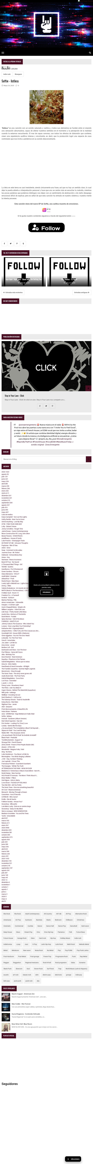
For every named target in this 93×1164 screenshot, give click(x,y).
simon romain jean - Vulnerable (12, 602)
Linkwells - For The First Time (12, 638)
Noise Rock (39, 950)
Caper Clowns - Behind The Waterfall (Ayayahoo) (19, 690)
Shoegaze (18, 74)
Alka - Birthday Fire (8, 654)
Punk (74, 956)
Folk (70, 932)
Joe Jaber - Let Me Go (9, 643)
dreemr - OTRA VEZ (8, 747)
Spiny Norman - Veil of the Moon (13, 619)
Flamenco (61, 932)
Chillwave (69, 920)
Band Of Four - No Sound (10, 562)
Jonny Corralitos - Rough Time (12, 529)
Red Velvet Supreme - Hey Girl (12, 721)
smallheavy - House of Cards (12, 538)
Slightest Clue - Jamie (9, 704)
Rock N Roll (47, 962)
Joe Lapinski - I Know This (11, 761)
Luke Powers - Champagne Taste (13, 541)
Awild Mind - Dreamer (9, 576)
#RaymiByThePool (24, 442)
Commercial (19, 926)
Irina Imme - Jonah (8, 645)
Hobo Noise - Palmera (9, 711)
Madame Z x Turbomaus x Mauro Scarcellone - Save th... (21, 771)
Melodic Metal (84, 944)
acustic (6, 975)
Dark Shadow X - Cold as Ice (11, 697)
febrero (6, 488)
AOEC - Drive (6, 548)
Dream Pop (28, 932)
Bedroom (58, 920)
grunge (68, 975)
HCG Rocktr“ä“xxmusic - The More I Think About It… (19, 775)
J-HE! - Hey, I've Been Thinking (12, 759)
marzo (5, 486)
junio (5, 479)
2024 (5, 828)
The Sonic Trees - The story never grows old (17, 673)
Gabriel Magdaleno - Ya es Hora (13, 678)
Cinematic (7, 926)
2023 (5, 858)
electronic (58, 975)
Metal (5, 950)
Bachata (39, 920)
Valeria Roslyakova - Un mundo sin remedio (17, 588)
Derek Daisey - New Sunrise (11, 773)
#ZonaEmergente (64, 439)
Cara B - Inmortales (8, 640)
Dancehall (73, 926)
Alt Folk (58, 914)
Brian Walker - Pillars (9, 778)
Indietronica (8, 944)
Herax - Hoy (6, 557)
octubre (6, 500)
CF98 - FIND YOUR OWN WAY (12, 524)
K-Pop (35, 944)
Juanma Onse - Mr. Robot (11, 552)
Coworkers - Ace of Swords (11, 794)
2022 (4, 880)
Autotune (28, 920)
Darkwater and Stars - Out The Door (14, 650)
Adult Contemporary (32, 914)
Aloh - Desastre (7, 707)
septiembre (7, 503)
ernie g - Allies (6, 586)
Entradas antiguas (81, 292)
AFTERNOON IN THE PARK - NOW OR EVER (17, 768)
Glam (33, 938)
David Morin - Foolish (9, 616)
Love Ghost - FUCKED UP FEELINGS (14, 783)
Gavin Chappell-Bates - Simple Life (13, 607)
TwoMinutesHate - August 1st (12, 740)
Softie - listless (7, 716)
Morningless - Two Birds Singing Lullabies (16, 756)
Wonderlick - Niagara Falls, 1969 (13, 749)
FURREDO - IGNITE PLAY (10, 621)
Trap (59, 969)
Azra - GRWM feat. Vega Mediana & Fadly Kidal (18, 714)
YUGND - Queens (7, 567)
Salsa (73, 962)
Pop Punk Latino (82, 950)
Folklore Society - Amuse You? (12, 802)
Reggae (6, 962)
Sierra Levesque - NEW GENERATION (14, 811)
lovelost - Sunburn (8, 597)
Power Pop (47, 956)
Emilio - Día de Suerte (9, 799)
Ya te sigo (87, 1159)
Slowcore (19, 969)
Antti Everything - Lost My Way (12, 522)
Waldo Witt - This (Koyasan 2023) (13, 733)
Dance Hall (50, 926)
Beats (48, 920)
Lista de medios (7, 514)
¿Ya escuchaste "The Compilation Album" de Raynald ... (21, 728)
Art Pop (18, 920)
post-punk (17, 981)
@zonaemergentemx (27, 425)
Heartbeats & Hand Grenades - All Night (15, 666)
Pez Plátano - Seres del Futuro (12, 652)
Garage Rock (21, 938)
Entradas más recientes (14, 292)
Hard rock (42, 938)
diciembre (6, 495)
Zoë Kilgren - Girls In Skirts (11, 780)
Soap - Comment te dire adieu (12, 550)
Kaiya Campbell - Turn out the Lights (14, 517)
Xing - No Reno (7, 752)
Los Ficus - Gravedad (9, 681)
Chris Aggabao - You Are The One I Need (15, 635)
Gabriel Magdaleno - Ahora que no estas (16, 662)
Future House (8, 938)
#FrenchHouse (39, 442)
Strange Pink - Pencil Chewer (12, 742)
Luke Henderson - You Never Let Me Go (15, 754)
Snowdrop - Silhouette (9, 804)
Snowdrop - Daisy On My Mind (12, 809)
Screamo (82, 962)
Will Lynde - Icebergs (9, 692)
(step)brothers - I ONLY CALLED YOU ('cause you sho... (21, 631)
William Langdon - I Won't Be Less (13, 609)
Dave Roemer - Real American (12, 657)
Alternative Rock (81, 914)
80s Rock (7, 914)
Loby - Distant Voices (9, 526)
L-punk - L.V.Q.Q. (7, 683)
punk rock (29, 981)
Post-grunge (34, 956)
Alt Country (48, 914)
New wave (27, 950)
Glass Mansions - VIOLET (10, 574)
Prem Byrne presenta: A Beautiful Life (15, 709)
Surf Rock (50, 969)
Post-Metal (22, 956)
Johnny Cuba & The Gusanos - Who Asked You (18, 624)
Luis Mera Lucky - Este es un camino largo (16, 806)
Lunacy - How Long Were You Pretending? (16, 626)
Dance (40, 926)
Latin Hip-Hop (46, 944)
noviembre (7, 498)
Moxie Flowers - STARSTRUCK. (12, 536)
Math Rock (71, 944)
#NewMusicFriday (64, 442)
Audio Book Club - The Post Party (13, 676)
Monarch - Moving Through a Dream (14, 792)
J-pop (18, 944)
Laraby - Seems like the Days (11, 726)
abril (5, 484)
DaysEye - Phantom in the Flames (13, 659)
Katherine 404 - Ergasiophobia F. (13, 628)
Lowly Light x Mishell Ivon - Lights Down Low (17, 583)
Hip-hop (53, 938)
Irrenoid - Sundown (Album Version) (14, 718)
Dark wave (85, 926)
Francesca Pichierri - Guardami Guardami (16, 764)
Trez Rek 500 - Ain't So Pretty (11, 785)
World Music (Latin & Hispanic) (76, 969)
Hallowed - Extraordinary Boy (12, 555)
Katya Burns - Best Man (10, 702)
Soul (28, 969)
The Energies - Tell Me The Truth (12, 766)
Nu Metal (50, 950)
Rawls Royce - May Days (10, 581)
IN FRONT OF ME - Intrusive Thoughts (15, 543)
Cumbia (30, 926)
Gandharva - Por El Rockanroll (12, 569)
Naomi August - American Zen (23, 994)
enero (5, 491)
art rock (15, 975)
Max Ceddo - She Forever (21, 1004)
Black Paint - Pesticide (9, 737)
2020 (4, 896)
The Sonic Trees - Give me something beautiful (18, 787)
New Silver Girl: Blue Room (22, 1024)
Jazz (26, 944)
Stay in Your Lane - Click (14, 395)
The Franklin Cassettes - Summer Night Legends (18, 669)
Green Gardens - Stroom (10, 571)
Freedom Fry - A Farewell (10, 595)
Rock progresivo (61, 962)
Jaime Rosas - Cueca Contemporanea (15, 531)
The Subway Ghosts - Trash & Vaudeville (16, 700)
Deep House (8, 932)
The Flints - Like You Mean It (11, 688)
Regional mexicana (32, 962)
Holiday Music (65, 938)
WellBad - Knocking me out (11, 695)
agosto (5, 474)
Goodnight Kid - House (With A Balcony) (15, 633)
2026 (5, 472)
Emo (38, 932)
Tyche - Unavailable (8, 816)
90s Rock (17, 914)
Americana (7, 920)
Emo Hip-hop (48, 932)
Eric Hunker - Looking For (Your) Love (15, 723)
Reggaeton (17, 962)
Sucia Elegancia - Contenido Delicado (26, 1014)
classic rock (27, 975)
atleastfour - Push (8, 579)
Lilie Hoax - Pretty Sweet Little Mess (14, 612)
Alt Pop (68, 914)
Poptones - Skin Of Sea (9, 545)
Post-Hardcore (9, 956)
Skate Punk (7, 969)
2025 (5, 493)
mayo (5, 481)
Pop (59, 950)
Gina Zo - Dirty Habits (9, 664)
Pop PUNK (68, 950)
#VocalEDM (51, 442)
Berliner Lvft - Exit (8, 647)
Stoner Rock (38, 969)
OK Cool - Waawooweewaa (11, 790)
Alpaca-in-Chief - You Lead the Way (14, 730)
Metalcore (15, 950)
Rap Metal (83, 956)
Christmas (80, 920)
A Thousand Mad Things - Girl (12, 564)
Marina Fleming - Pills (9, 600)
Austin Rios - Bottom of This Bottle (14, 614)
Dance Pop (62, 926)
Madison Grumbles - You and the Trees (15, 813)
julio (4, 477)
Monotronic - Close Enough (11, 671)
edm (36, 975)
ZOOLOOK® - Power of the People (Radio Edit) (18, 745)
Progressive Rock (61, 956)
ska (38, 981)
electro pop (47, 975)
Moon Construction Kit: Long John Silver (16, 533)
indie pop (79, 975)
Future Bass (80, 932)
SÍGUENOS (46, 592)
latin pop (7, 981)
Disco (18, 932)
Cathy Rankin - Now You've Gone (13, 519)
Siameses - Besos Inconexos (11, 560)
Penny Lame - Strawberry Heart (13, 685)
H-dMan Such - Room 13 (10, 593)
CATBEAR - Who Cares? (10, 797)
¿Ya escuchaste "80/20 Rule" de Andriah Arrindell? (19, 735)
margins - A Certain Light (10, 605)
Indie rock (6, 74)
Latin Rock (59, 944)
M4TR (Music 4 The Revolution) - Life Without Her (19, 590)
